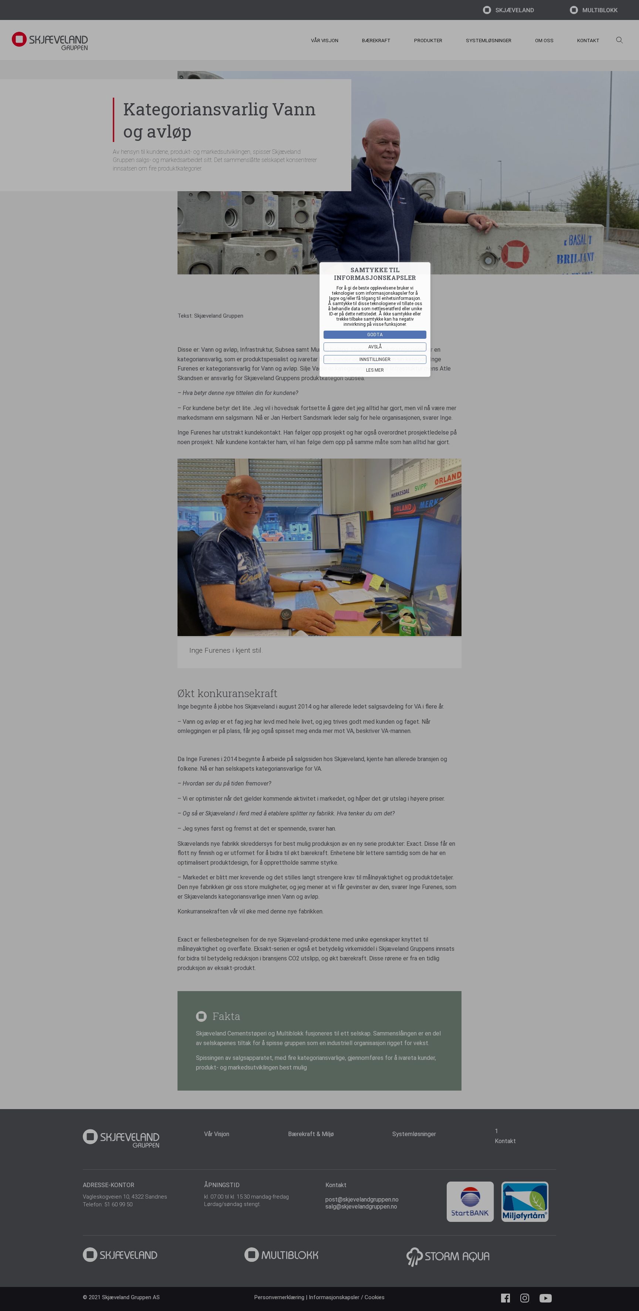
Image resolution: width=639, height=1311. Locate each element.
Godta (375, 334)
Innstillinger (374, 359)
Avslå (375, 346)
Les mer (375, 370)
